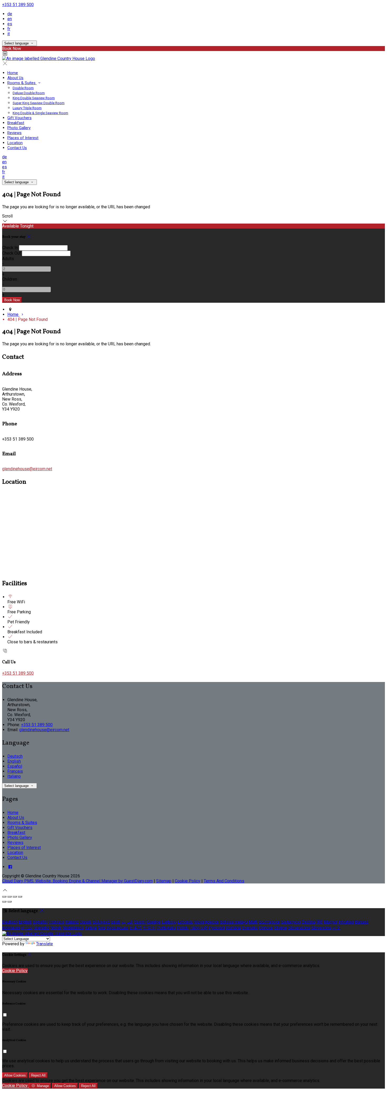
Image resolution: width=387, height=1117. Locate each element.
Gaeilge (154, 921)
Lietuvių (169, 921)
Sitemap (163, 880)
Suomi (140, 921)
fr (8, 28)
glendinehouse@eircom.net (27, 468)
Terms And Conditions (224, 880)
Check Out (11, 253)
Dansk (85, 921)
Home (12, 72)
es (9, 23)
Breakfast (15, 122)
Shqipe (280, 927)
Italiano (14, 776)
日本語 (135, 927)
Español (14, 766)
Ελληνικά (101, 921)
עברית (26, 927)
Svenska (250, 927)
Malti (253, 921)
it (8, 33)
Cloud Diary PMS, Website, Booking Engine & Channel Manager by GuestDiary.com (77, 880)
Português (166, 927)
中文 (336, 927)
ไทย (101, 927)
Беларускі (291, 921)
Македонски (206, 921)
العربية (127, 921)
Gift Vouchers (19, 117)
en (9, 18)
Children (9, 279)
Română (233, 927)
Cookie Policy (187, 880)
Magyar (331, 921)
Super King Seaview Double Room (38, 103)
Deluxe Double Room (29, 93)
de (9, 13)
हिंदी (319, 921)
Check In (10, 247)
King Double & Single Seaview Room (40, 113)
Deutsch (15, 756)
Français (15, 771)
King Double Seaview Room (34, 98)
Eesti (115, 921)
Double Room (23, 88)
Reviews (14, 132)
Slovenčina (321, 927)
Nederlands (73, 927)
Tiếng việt (198, 927)
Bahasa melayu (233, 921)
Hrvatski (346, 921)
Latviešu (185, 921)
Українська (117, 927)
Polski (183, 927)
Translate (44, 943)
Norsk (55, 927)
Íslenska (41, 927)
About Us (15, 77)
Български (269, 921)
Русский (217, 927)
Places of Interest (22, 137)
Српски (266, 927)
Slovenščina (299, 927)
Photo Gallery (19, 127)
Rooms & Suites (22, 82)
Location (15, 142)
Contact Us (17, 147)
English (14, 761)
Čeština (308, 921)
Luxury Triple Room (27, 108)
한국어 (149, 927)
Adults (8, 258)
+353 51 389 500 (18, 4)
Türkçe (91, 927)
